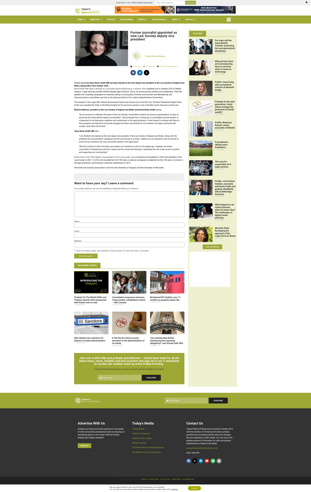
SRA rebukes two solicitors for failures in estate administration (89, 339)
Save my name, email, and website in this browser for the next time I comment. (112, 251)
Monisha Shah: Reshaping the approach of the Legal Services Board (225, 232)
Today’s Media (138, 429)
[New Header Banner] (206, 13)
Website (77, 241)
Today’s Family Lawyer (142, 438)
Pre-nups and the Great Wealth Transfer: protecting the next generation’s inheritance (225, 45)
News (80, 19)
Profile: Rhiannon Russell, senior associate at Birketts (225, 125)
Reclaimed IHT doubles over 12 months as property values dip (165, 298)
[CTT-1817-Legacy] (209, 286)
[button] (133, 72)
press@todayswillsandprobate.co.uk (201, 448)
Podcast (111, 19)
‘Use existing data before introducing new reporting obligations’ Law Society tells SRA (166, 340)
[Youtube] (206, 460)
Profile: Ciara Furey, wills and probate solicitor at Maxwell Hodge (224, 86)
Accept (194, 488)
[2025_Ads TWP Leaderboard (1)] (145, 13)
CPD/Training (126, 19)
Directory (95, 19)
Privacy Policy (153, 479)
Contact (189, 19)
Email (76, 231)
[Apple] (219, 460)
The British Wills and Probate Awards (148, 447)
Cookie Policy (176, 479)
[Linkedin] (200, 460)
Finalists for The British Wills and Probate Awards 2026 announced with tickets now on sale (90, 300)
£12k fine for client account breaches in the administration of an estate (128, 340)
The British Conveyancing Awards (146, 452)
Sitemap (144, 479)
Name (76, 221)
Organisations (172, 66)
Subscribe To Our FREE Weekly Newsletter (134, 2)
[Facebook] (188, 460)
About (175, 19)
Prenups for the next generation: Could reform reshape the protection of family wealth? (225, 106)
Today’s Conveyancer (141, 433)
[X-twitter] (194, 460)
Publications (158, 19)
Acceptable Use (188, 479)
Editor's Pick (163, 66)
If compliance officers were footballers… (221, 145)
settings (174, 489)
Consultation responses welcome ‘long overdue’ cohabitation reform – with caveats (128, 300)
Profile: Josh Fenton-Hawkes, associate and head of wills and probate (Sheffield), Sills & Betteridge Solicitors (225, 188)
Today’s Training (139, 443)
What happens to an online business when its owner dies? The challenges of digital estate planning (225, 211)
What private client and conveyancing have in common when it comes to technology (224, 66)
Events (141, 19)
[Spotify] (213, 460)
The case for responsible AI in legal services (223, 164)
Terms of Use (165, 479)
